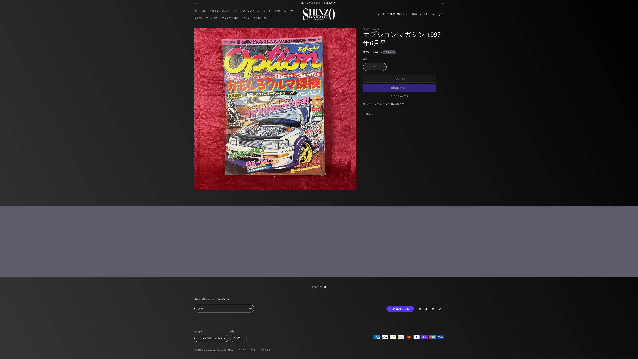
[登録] (250, 308)
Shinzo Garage (209, 350)
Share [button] (369, 114)
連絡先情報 (265, 350)
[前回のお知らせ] (195, 3)
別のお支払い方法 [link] (399, 96)
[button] (426, 14)
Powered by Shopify (225, 350)
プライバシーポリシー (248, 350)
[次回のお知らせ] (442, 3)
